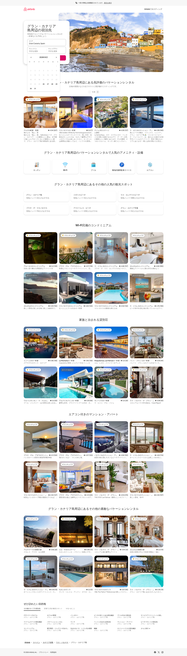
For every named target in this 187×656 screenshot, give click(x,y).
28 (52, 84)
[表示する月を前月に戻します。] (31, 57)
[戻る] (89, 92)
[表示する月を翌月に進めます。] (56, 57)
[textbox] (37, 51)
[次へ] (97, 92)
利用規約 (53, 652)
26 (43, 84)
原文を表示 (108, 3)
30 (31, 89)
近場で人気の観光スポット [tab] (53, 608)
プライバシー (43, 652)
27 (48, 84)
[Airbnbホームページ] (29, 9)
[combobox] (46, 43)
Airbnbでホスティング (153, 9)
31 (35, 89)
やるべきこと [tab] (70, 608)
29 (56, 84)
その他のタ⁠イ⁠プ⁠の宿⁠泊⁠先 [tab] (32, 608)
